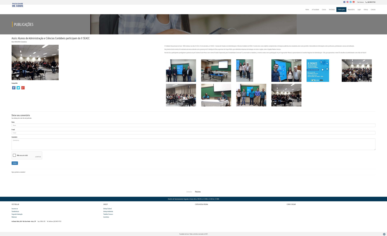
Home (307, 9)
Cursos (324, 9)
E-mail (13, 129)
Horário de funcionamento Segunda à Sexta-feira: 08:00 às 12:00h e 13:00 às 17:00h (193, 199)
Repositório (351, 9)
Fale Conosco (360, 2)
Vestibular (332, 9)
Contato (373, 9)
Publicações (341, 9)
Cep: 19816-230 (41, 221)
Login (359, 9)
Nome (13, 122)
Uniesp (366, 9)
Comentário (14, 137)
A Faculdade (315, 9)
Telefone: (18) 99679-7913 (54, 221)
